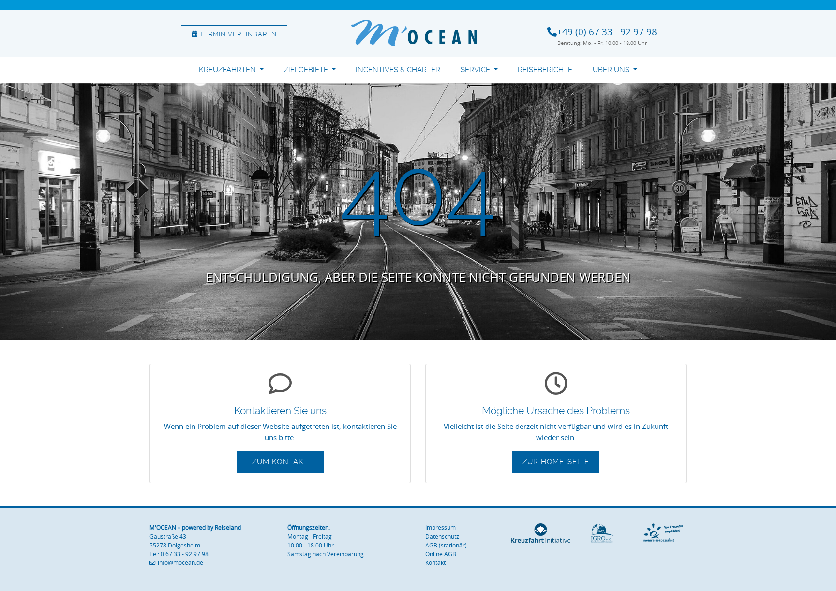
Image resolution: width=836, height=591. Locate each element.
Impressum (440, 527)
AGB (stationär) (446, 545)
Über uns (612, 69)
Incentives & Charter (398, 69)
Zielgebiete (307, 69)
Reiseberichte (545, 69)
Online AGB (440, 554)
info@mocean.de (180, 563)
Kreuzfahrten (228, 69)
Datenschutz (442, 536)
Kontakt (435, 563)
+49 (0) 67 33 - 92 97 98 (607, 32)
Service (476, 69)
